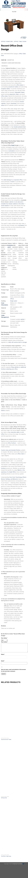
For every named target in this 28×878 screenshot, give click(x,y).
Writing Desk (4, 797)
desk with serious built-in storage (17, 342)
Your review (4, 642)
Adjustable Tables (19, 92)
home (12, 181)
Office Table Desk (20, 41)
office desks (19, 85)
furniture (3, 468)
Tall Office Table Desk (6, 856)
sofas (2, 105)
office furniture (12, 443)
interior (3, 410)
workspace (21, 225)
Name (3, 654)
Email (3, 661)
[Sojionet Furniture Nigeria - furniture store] (14, 4)
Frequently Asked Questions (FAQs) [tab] (11, 62)
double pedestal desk (20, 127)
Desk (12, 145)
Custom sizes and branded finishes (10, 450)
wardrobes (14, 103)
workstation (11, 151)
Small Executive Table (6, 739)
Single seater (13, 301)
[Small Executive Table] (14, 724)
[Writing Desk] (14, 782)
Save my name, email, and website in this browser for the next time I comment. (13, 670)
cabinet (22, 319)
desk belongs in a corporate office (13, 180)
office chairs (4, 96)
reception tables (5, 88)
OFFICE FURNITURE (7, 41)
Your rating (4, 638)
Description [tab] (10, 60)
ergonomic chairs (14, 94)
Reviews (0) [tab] (5, 65)
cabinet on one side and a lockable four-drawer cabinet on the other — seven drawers (13, 203)
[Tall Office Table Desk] (14, 841)
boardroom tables (13, 87)
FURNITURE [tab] (3, 60)
